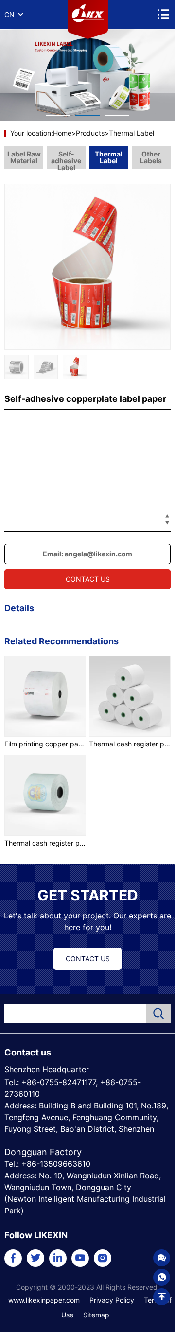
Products (90, 133)
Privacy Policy (111, 1300)
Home (62, 133)
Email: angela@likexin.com (87, 554)
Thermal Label (131, 133)
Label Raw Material (24, 157)
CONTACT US (88, 579)
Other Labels (151, 157)
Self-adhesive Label (66, 159)
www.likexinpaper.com (44, 1300)
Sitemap (96, 1315)
